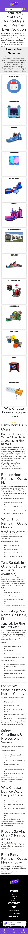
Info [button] (13, 898)
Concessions (14, 153)
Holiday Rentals (14, 281)
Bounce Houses (14, 102)
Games (14, 357)
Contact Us (14, 900)
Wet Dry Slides (14, 178)
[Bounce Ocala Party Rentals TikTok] (15, 887)
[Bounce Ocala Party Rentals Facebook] (12, 887)
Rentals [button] (14, 896)
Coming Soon (14, 306)
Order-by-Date (14, 76)
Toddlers (14, 204)
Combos (14, 127)
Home (14, 894)
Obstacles (14, 255)
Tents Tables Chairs (14, 229)
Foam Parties (14, 383)
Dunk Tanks (14, 332)
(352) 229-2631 (14, 917)
